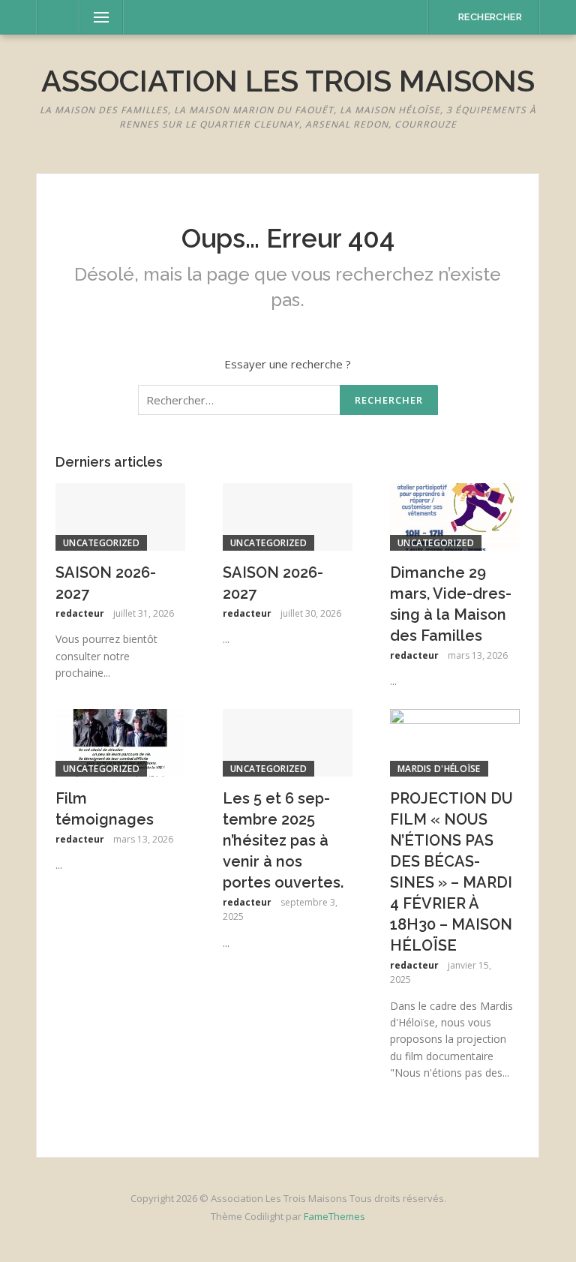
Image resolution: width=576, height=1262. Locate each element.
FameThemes (334, 1216)
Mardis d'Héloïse (439, 768)
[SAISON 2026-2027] (120, 515)
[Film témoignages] (120, 741)
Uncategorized (101, 542)
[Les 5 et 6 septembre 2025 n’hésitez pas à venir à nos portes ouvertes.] (287, 741)
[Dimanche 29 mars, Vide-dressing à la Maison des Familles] (455, 515)
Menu (94, 17)
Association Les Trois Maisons (288, 80)
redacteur (80, 613)
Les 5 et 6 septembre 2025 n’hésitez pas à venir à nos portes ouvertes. (283, 840)
